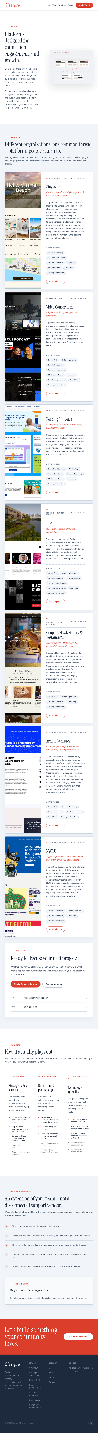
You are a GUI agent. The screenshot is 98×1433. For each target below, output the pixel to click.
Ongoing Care (35, 1400)
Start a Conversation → (78, 1336)
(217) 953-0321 (75, 1371)
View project (55, 281)
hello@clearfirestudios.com (81, 1368)
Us (49, 5)
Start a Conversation (25, 984)
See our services (54, 984)
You (54, 5)
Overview (33, 1368)
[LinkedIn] (90, 1423)
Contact (52, 1382)
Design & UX (35, 1380)
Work (70, 5)
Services (62, 5)
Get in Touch (84, 5)
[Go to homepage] (12, 5)
